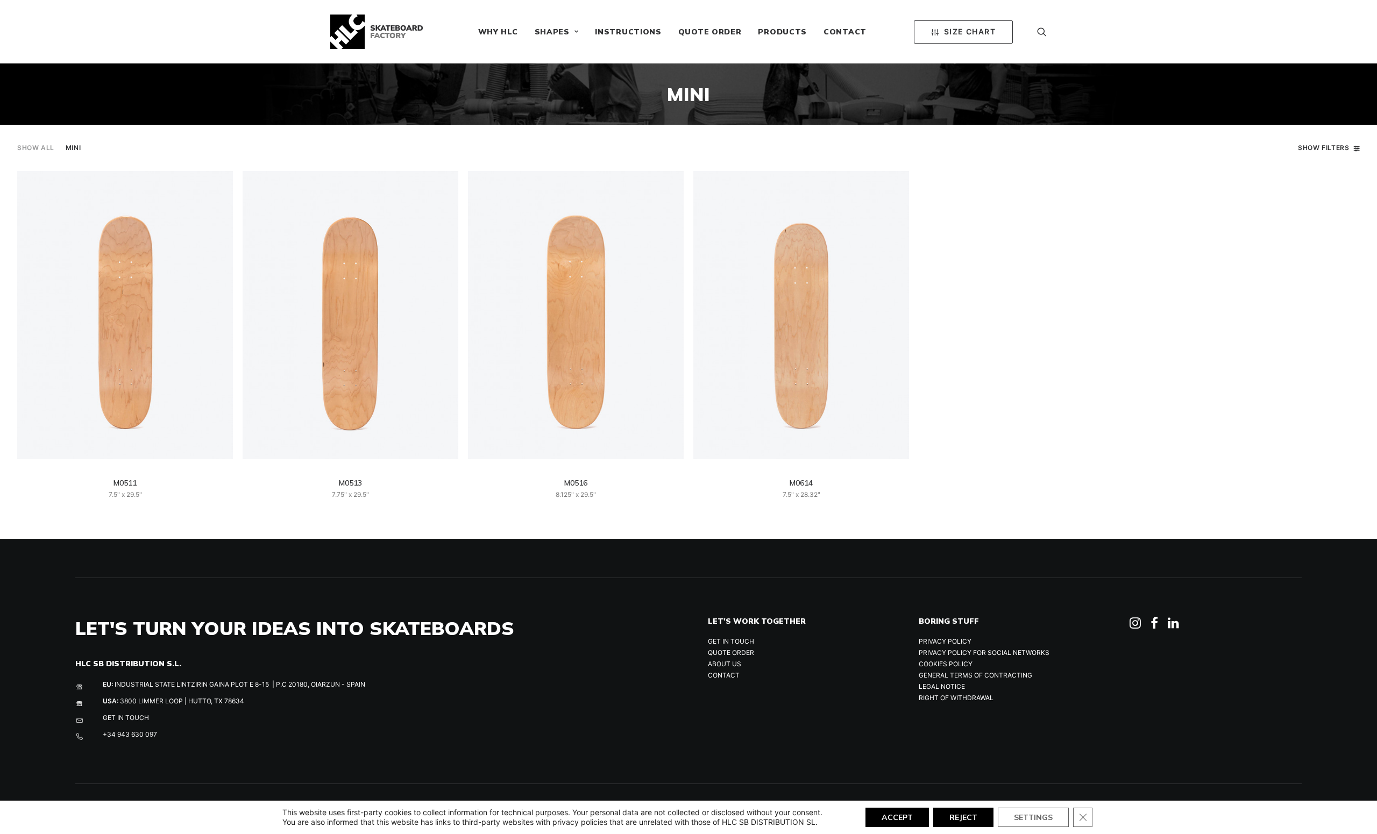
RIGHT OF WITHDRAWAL (956, 698)
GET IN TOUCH (126, 718)
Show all (35, 148)
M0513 (350, 483)
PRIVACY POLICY (945, 641)
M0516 (575, 483)
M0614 (801, 483)
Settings (1033, 817)
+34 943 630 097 (130, 734)
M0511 (125, 483)
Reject (963, 817)
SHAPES (552, 32)
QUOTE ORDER (710, 32)
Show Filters (1323, 148)
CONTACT (845, 32)
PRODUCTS (782, 32)
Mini (73, 148)
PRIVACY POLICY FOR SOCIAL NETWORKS (984, 652)
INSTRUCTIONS (628, 32)
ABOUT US (724, 664)
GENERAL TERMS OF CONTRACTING (975, 675)
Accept (897, 817)
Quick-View (220, 183)
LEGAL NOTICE (942, 686)
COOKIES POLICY (946, 664)
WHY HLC (498, 32)
